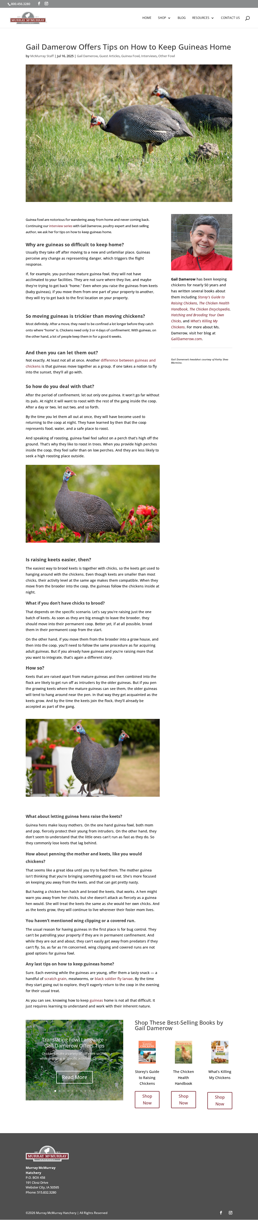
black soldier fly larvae (114, 978)
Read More (74, 1077)
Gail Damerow (87, 56)
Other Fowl (166, 56)
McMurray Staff (42, 56)
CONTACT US (230, 18)
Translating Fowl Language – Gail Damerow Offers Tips (74, 1042)
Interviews (149, 56)
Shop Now (147, 1099)
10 (94, 1091)
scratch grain (55, 978)
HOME (146, 18)
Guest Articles (109, 56)
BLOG (182, 18)
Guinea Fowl (130, 56)
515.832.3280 (46, 1192)
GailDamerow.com (186, 338)
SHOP (162, 18)
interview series (60, 226)
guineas (96, 1000)
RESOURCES (200, 18)
